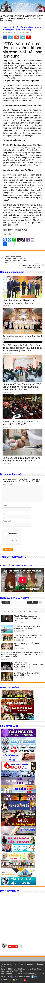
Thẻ (35, 611)
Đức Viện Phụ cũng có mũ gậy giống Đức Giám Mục (29, 265)
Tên (5, 506)
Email (6, 513)
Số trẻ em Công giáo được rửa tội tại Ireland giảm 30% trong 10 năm (21, 459)
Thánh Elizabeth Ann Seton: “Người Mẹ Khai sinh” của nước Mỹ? (28, 618)
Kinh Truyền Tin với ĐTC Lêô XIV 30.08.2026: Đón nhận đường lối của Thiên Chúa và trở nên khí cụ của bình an (22, 654)
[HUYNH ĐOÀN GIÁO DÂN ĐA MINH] (22, 6)
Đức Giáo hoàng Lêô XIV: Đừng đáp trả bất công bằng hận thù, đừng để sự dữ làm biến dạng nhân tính (22, 348)
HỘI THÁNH (32, 16)
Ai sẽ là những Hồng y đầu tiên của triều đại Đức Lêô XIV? (21, 423)
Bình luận (7, 485)
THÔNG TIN (20, 16)
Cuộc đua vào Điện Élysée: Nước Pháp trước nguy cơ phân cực (20, 301)
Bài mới (5, 611)
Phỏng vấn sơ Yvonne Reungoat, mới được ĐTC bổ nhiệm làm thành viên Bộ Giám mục (16, 258)
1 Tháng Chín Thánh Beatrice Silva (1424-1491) (26, 674)
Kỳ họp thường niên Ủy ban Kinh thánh (22, 336)
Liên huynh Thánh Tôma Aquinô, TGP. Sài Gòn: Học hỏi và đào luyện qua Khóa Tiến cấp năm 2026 (22, 387)
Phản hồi (27, 611)
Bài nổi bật (16, 611)
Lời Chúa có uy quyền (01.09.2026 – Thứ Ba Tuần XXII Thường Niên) (28, 665)
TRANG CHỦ (8, 16)
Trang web (7, 521)
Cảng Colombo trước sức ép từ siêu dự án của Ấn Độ (27, 627)
